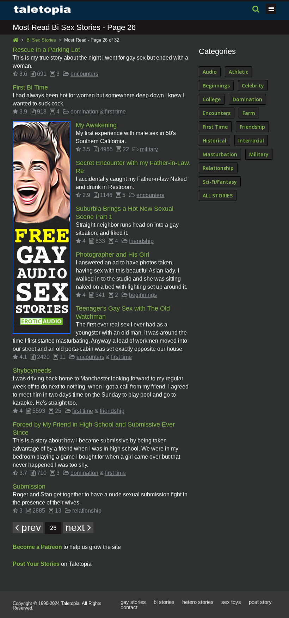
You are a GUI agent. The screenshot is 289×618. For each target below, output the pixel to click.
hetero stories (198, 602)
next (76, 527)
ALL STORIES (218, 195)
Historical (214, 140)
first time (115, 112)
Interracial (251, 140)
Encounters (216, 113)
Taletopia (70, 603)
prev (30, 527)
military (149, 149)
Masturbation (220, 154)
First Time (215, 126)
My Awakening (96, 125)
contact (129, 607)
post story (260, 602)
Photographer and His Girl (112, 254)
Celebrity (253, 85)
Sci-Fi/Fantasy (220, 181)
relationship (87, 511)
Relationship (218, 168)
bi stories (164, 602)
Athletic (238, 71)
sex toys (231, 602)
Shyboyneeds (32, 370)
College (212, 99)
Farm (248, 113)
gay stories (133, 602)
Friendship (252, 126)
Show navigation (271, 9)
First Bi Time (30, 87)
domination (84, 112)
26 (53, 528)
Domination (247, 99)
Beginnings (216, 85)
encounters (84, 74)
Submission (29, 486)
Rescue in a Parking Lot (46, 49)
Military (259, 154)
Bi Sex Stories (41, 40)
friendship (141, 241)
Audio (210, 71)
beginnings (143, 295)
